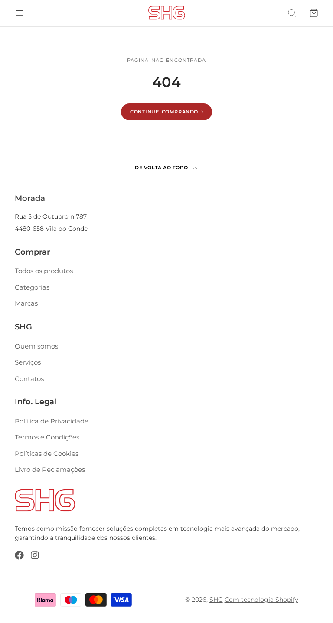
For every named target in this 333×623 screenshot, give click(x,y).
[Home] (166, 13)
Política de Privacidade (51, 421)
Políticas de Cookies (46, 453)
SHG (216, 600)
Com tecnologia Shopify (261, 600)
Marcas (26, 303)
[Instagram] (35, 555)
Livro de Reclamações (50, 469)
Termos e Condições (47, 437)
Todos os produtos (44, 271)
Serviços (28, 362)
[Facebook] (19, 555)
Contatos (29, 378)
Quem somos (36, 346)
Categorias (32, 287)
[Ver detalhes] (45, 500)
